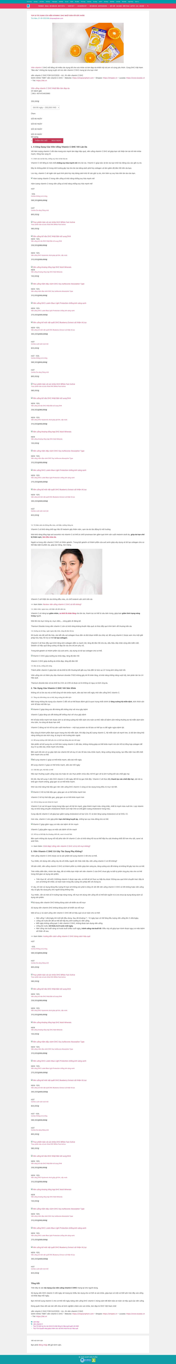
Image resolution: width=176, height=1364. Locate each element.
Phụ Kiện (77, 1)
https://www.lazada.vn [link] (135, 78)
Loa (137, 6)
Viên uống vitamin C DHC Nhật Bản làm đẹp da (50, 88)
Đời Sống (106, 1)
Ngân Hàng (130, 1)
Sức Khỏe (42, 1)
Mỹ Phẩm (112, 1)
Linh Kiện (118, 1)
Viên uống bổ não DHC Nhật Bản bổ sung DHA (46, 241)
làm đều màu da (49, 537)
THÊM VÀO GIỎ (41, 141)
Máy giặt (112, 6)
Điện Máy (61, 1)
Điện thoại (126, 6)
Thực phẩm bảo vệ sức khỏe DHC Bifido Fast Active (48, 224)
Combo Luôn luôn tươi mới (39, 344)
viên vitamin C (38, 1324)
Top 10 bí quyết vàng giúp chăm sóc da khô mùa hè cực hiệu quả (55, 1328)
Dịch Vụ (137, 1)
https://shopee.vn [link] (110, 78)
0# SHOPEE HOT (82, 6)
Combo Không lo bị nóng (39, 196)
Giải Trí (100, 1)
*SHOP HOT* (71, 6)
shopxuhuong (102, 6)
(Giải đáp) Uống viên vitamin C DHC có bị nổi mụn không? (66, 846)
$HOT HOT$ (61, 6)
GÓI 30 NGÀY (36, 129)
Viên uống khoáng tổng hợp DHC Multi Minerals (46, 272)
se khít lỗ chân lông (67, 613)
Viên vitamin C (37, 68)
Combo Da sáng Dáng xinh (40, 210)
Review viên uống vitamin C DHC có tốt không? (62, 604)
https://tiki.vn (41, 81)
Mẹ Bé (71, 1)
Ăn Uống (95, 1)
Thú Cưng (83, 1)
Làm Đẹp (36, 1)
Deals (47, 6)
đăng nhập (43, 1345)
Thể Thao (48, 1)
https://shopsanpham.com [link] (83, 78)
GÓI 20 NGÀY (36, 134)
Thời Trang (29, 1)
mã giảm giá (53, 6)
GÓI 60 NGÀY (36, 124)
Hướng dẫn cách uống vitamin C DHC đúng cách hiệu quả (66, 936)
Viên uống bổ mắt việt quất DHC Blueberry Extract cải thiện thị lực (53, 330)
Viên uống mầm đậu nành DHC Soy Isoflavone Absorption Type (52, 291)
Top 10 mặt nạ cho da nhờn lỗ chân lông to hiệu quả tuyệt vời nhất (56, 1326)
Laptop (132, 6)
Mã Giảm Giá (93, 6)
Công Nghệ (54, 1)
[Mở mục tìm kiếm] (148, 6)
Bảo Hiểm (124, 1)
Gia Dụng (89, 1)
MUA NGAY (56, 141)
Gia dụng (119, 6)
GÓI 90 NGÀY (36, 119)
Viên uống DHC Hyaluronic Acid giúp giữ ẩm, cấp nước (49, 255)
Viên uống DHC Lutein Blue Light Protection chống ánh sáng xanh (53, 310)
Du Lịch (66, 1)
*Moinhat (41, 6)
